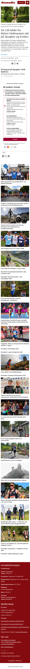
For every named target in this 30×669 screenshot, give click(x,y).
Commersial (18, 632)
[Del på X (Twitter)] (15, 63)
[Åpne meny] (27, 2)
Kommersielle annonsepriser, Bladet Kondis (12, 621)
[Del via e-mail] (17, 63)
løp (4, 152)
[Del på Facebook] (12, 63)
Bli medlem (21, 2)
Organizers (24, 632)
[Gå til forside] (8, 3)
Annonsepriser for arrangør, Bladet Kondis (12, 624)
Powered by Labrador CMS (15, 666)
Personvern (4, 650)
